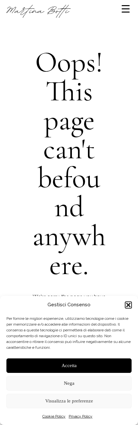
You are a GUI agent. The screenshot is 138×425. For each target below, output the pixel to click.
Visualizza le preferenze (69, 400)
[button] (128, 305)
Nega (69, 383)
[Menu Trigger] (125, 8)
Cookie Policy (53, 416)
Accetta (69, 365)
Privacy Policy (80, 416)
